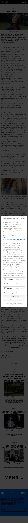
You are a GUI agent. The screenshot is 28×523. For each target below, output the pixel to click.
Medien (9, 288)
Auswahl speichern (14, 296)
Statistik (9, 284)
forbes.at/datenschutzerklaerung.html (14, 239)
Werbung (10, 293)
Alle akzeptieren (14, 300)
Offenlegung (14, 304)
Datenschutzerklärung (11, 303)
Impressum (19, 303)
